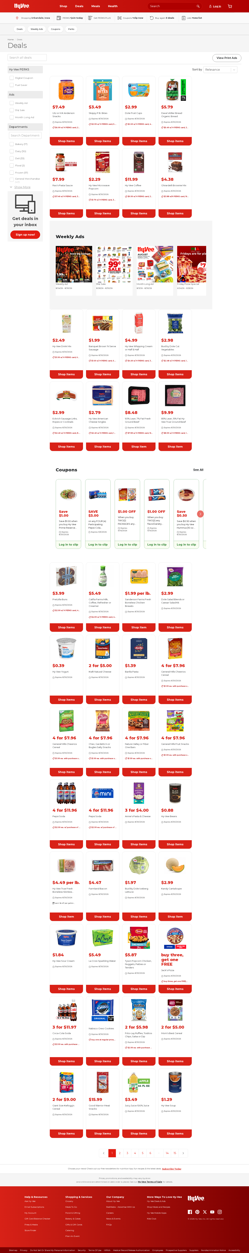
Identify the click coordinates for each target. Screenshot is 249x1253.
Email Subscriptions (34, 1207)
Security (82, 1250)
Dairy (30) (20, 151)
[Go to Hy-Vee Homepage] (22, 6)
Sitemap (13, 1250)
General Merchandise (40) (27, 180)
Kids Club (151, 1218)
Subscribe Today (171, 1169)
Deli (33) (19, 158)
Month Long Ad (24, 117)
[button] (66, 141)
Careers (109, 1213)
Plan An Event (72, 1236)
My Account (30, 1213)
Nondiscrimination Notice (213, 1250)
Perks (71, 29)
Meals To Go (71, 1207)
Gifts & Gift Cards (73, 1224)
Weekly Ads (37, 29)
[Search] (198, 6)
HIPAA (107, 1250)
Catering (69, 1230)
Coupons (55, 29)
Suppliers (193, 1250)
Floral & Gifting (72, 1213)
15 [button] (175, 1153)
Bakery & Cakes (72, 1218)
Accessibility (234, 1250)
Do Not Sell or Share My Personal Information (52, 1250)
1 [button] (112, 1153)
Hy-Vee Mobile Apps (156, 1213)
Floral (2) (20, 165)
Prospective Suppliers (176, 1250)
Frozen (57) (21, 172)
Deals (20, 29)
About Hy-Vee (113, 1201)
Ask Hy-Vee (30, 1201)
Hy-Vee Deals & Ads (156, 1201)
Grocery (69, 1201)
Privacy (23, 1250)
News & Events (113, 1218)
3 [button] (127, 1153)
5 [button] (142, 1153)
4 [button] (135, 1153)
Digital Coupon (24, 77)
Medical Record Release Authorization (131, 1250)
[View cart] (230, 6)
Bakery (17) (21, 144)
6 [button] (150, 1153)
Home (11, 39)
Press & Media (31, 1224)
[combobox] (174, 6)
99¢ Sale (20, 110)
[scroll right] (200, 270)
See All (198, 469)
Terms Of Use (94, 1250)
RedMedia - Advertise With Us (120, 1207)
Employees (157, 1250)
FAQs (109, 1224)
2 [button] (120, 1153)
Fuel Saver (21, 85)
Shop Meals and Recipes (158, 1207)
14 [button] (167, 1153)
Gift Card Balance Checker (37, 1218)
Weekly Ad (21, 103)
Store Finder (30, 1230)
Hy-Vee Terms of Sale (150, 1182)
